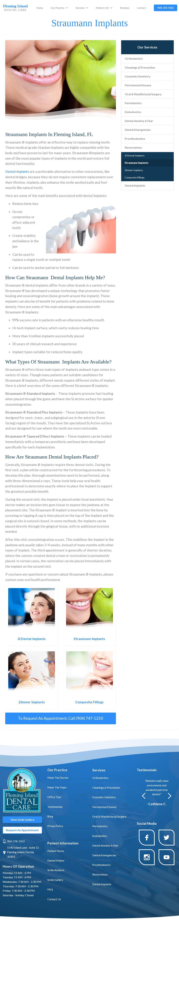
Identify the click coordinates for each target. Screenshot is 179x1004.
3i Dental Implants (135, 155)
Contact (141, 7)
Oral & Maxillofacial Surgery (143, 94)
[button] (59, 8)
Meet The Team (56, 787)
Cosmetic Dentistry (137, 76)
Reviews (124, 7)
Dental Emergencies (138, 129)
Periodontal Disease (138, 85)
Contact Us (54, 899)
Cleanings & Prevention (140, 67)
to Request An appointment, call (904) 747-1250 (60, 718)
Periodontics (133, 103)
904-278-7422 (16, 841)
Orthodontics (134, 58)
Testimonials (55, 806)
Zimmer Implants (134, 170)
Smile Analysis (55, 870)
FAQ (50, 889)
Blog (50, 816)
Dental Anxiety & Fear (139, 120)
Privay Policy (55, 826)
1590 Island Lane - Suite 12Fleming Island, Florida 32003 (23, 852)
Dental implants (17, 172)
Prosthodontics (135, 138)
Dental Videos (55, 860)
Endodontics (133, 112)
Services (80, 7)
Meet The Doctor (58, 777)
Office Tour (54, 797)
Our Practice (58, 7)
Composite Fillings (135, 177)
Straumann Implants (136, 162)
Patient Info (102, 7)
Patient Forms (55, 850)
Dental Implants (135, 185)
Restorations (133, 147)
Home (40, 7)
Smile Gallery (55, 879)
